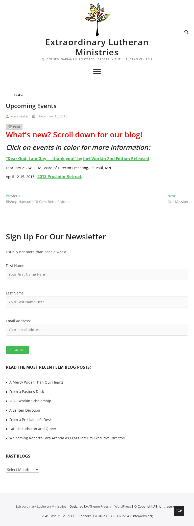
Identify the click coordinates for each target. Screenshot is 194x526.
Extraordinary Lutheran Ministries (97, 47)
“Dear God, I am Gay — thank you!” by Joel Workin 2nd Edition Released (77, 158)
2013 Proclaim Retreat (59, 176)
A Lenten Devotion (24, 410)
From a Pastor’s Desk (26, 391)
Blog (18, 95)
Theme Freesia (100, 506)
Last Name (15, 293)
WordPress (122, 506)
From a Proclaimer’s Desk (30, 419)
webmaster (19, 116)
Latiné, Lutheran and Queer (32, 428)
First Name (15, 265)
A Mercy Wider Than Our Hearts (36, 382)
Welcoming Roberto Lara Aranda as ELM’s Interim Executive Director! (67, 438)
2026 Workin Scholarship (30, 400)
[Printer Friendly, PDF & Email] (14, 126)
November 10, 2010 (51, 116)
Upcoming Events (31, 106)
